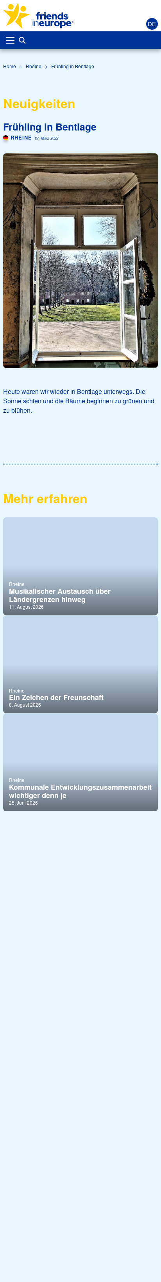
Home (9, 66)
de (152, 24)
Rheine (33, 66)
